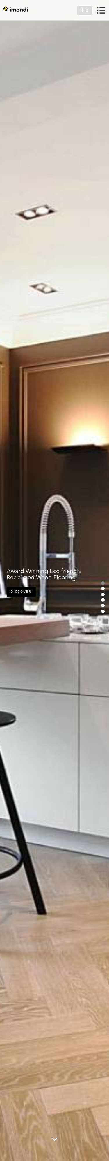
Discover (21, 592)
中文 (85, 10)
